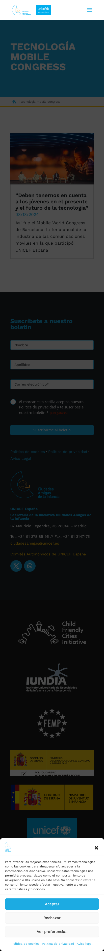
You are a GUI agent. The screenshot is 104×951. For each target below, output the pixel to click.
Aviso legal (84, 943)
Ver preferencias (52, 931)
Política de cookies (25, 943)
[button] (96, 847)
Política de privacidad (58, 943)
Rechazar (52, 918)
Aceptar (52, 904)
